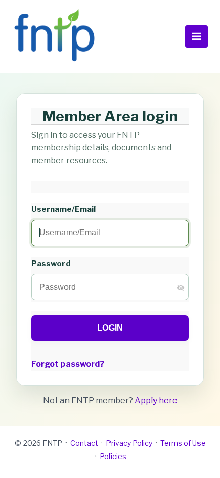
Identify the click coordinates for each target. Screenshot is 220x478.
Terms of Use (183, 443)
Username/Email (63, 209)
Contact (84, 443)
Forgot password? (67, 364)
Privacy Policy (129, 443)
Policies (113, 456)
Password (51, 263)
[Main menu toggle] (196, 36)
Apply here (156, 400)
